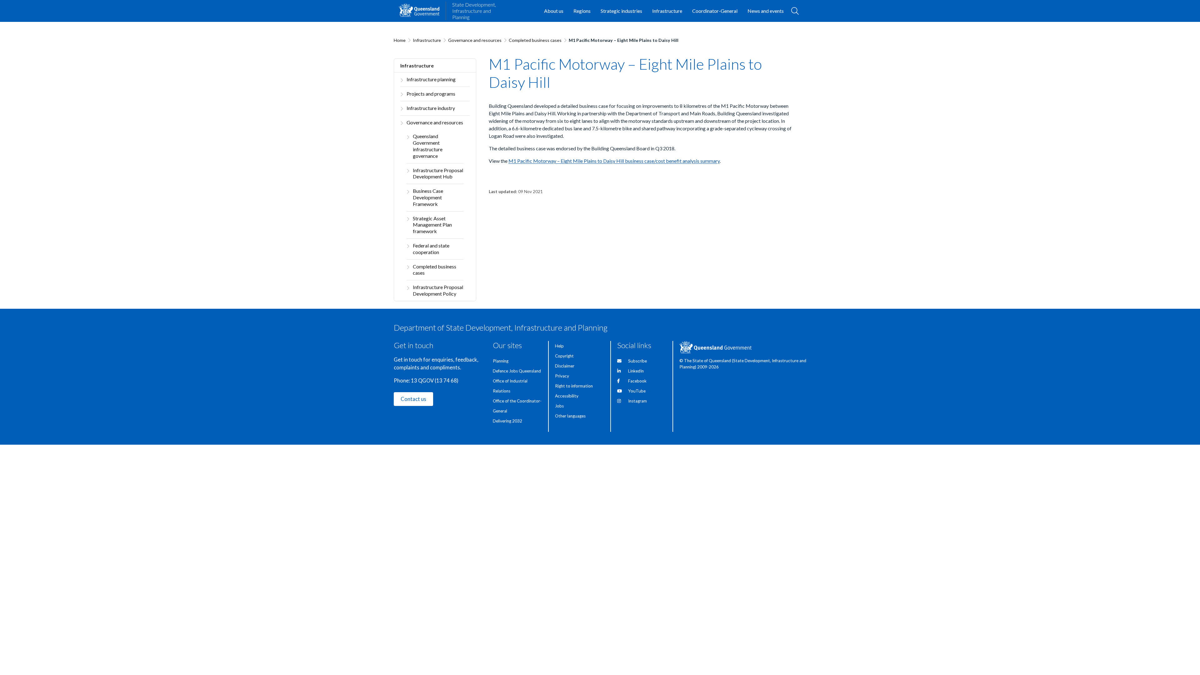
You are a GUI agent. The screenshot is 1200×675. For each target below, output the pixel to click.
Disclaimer (564, 365)
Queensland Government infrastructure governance (427, 145)
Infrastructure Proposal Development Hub (438, 173)
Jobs (559, 405)
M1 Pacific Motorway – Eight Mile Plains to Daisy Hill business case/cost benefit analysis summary (614, 161)
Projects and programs (431, 94)
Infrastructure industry (431, 108)
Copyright (564, 355)
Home (400, 40)
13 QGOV (422, 381)
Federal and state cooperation (431, 248)
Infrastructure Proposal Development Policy (438, 290)
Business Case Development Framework (428, 197)
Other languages (570, 415)
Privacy (562, 375)
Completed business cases (535, 40)
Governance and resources (475, 40)
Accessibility (566, 395)
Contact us (413, 399)
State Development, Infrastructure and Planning (474, 11)
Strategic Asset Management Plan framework (432, 224)
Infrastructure (427, 40)
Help (559, 345)
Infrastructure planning (431, 79)
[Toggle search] (795, 11)
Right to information (574, 385)
